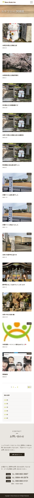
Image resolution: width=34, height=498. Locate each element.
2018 (5, 418)
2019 (5, 414)
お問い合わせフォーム (17, 454)
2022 (5, 403)
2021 (5, 407)
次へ (29, 387)
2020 (5, 411)
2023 (5, 400)
